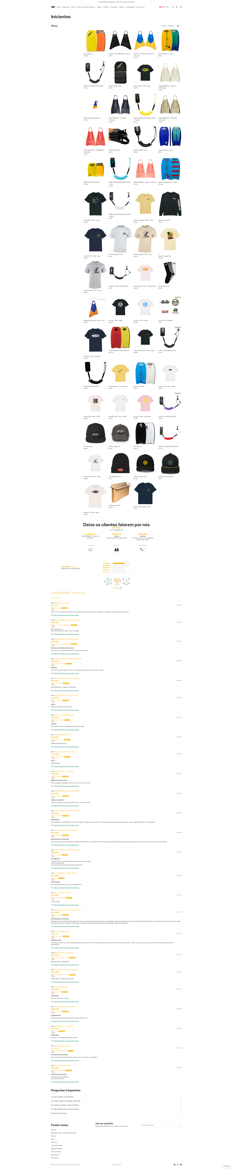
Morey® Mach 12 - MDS (62, 603)
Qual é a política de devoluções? (63, 1097)
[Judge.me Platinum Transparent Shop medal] (108, 581)
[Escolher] (104, 49)
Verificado (116, 588)
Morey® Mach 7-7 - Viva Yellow (64, 771)
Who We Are (54, 1158)
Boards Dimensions (56, 1148)
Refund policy (55, 1154)
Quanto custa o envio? (60, 1113)
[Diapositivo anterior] (86, 40)
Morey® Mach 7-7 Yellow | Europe (65, 1006)
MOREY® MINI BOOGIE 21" (63, 734)
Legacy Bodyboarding (60, 1164)
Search (53, 1139)
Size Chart (54, 1142)
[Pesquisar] (173, 7)
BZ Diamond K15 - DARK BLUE (64, 952)
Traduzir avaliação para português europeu (66, 615)
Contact (53, 1136)
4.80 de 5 (74, 566)
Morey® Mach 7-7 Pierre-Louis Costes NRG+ (68, 910)
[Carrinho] (181, 7)
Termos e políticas (116, 1164)
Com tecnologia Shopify (73, 1164)
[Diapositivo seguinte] (104, 40)
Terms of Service (56, 1151)
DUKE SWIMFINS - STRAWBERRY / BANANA (68, 658)
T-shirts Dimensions (57, 1145)
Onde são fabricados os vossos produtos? (66, 1109)
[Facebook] (174, 1164)
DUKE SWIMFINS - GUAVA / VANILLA (66, 830)
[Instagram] (178, 1164)
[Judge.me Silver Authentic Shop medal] (126, 581)
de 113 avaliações (115, 530)
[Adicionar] (104, 81)
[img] (116, 528)
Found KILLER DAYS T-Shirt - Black (65, 751)
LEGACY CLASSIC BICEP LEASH (64, 715)
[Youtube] (181, 1164)
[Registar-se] (179, 1125)
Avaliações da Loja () (79, 593)
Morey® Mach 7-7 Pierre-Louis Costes (66, 969)
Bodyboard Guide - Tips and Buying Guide (63, 1133)
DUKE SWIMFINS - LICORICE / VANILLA (67, 639)
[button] (171, 26)
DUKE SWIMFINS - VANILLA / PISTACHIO (67, 620)
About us (53, 1129)
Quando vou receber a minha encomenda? (66, 1105)
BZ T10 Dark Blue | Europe (62, 892)
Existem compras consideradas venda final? (67, 1101)
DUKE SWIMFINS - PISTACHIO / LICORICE (67, 791)
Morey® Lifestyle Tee (61, 987)
